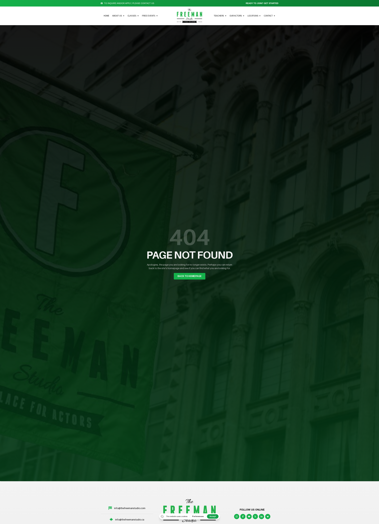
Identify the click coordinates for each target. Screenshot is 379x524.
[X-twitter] (255, 516)
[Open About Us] (124, 16)
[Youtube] (249, 516)
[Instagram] (236, 516)
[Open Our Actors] (244, 16)
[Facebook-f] (242, 516)
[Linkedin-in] (261, 516)
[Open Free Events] (157, 16)
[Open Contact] (274, 16)
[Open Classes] (138, 16)
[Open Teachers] (226, 16)
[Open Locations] (260, 16)
